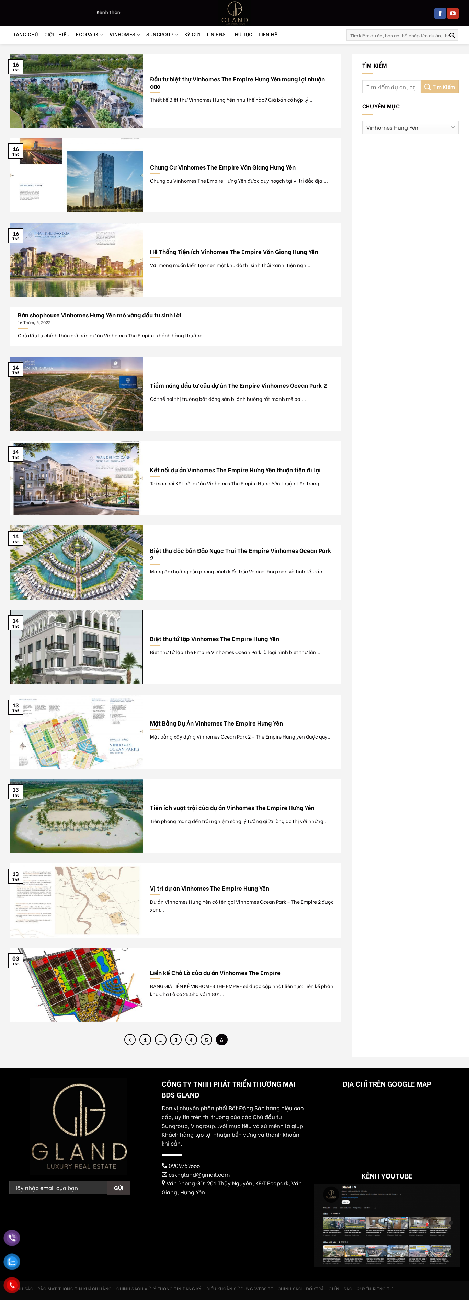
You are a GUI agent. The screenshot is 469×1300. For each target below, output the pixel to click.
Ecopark (87, 35)
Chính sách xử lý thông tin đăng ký (159, 1288)
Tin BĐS (216, 35)
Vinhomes (122, 35)
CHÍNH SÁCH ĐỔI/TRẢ (301, 1288)
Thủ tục (242, 35)
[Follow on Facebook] (440, 13)
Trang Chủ (24, 35)
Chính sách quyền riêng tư (360, 1288)
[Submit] (452, 35)
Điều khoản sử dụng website (239, 1288)
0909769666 (184, 1165)
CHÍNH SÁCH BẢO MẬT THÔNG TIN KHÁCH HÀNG (61, 1288)
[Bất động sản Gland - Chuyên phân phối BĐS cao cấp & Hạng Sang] (234, 13)
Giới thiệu (57, 35)
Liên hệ (268, 35)
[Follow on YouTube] (453, 13)
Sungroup (159, 35)
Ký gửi (192, 35)
